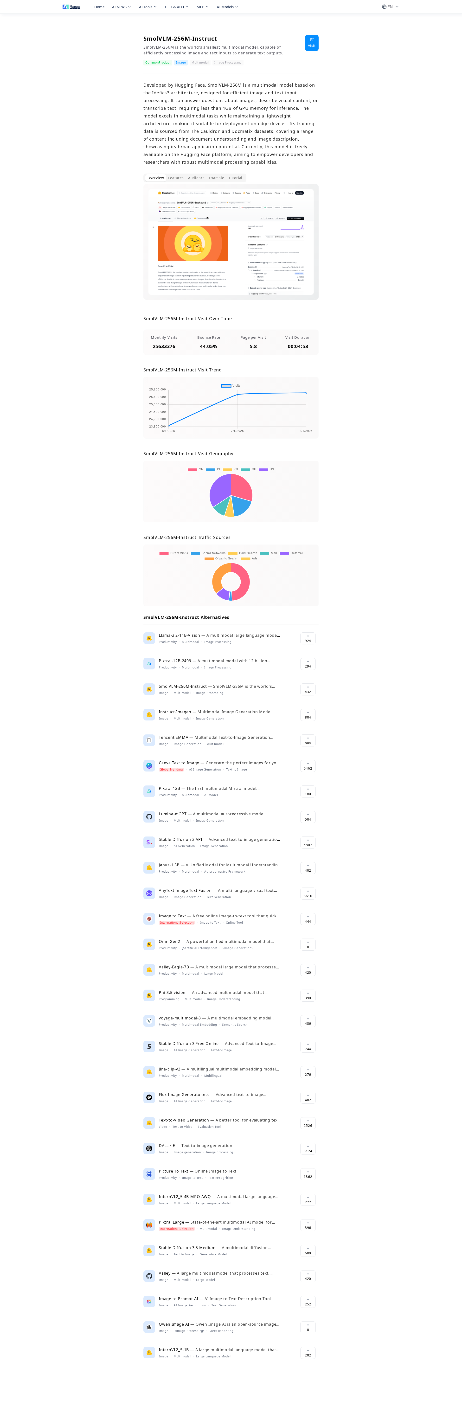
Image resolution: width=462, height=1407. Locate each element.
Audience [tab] (196, 177)
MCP (200, 6)
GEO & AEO (174, 6)
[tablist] (194, 178)
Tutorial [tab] (235, 177)
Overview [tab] (156, 177)
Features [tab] (176, 177)
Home (99, 6)
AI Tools (145, 6)
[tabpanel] (231, 245)
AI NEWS (119, 6)
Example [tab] (216, 177)
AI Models (225, 6)
